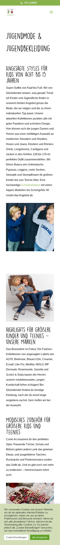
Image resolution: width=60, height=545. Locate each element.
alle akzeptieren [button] (39, 537)
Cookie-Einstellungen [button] (16, 537)
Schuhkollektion (30, 185)
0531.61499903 (30, 2)
